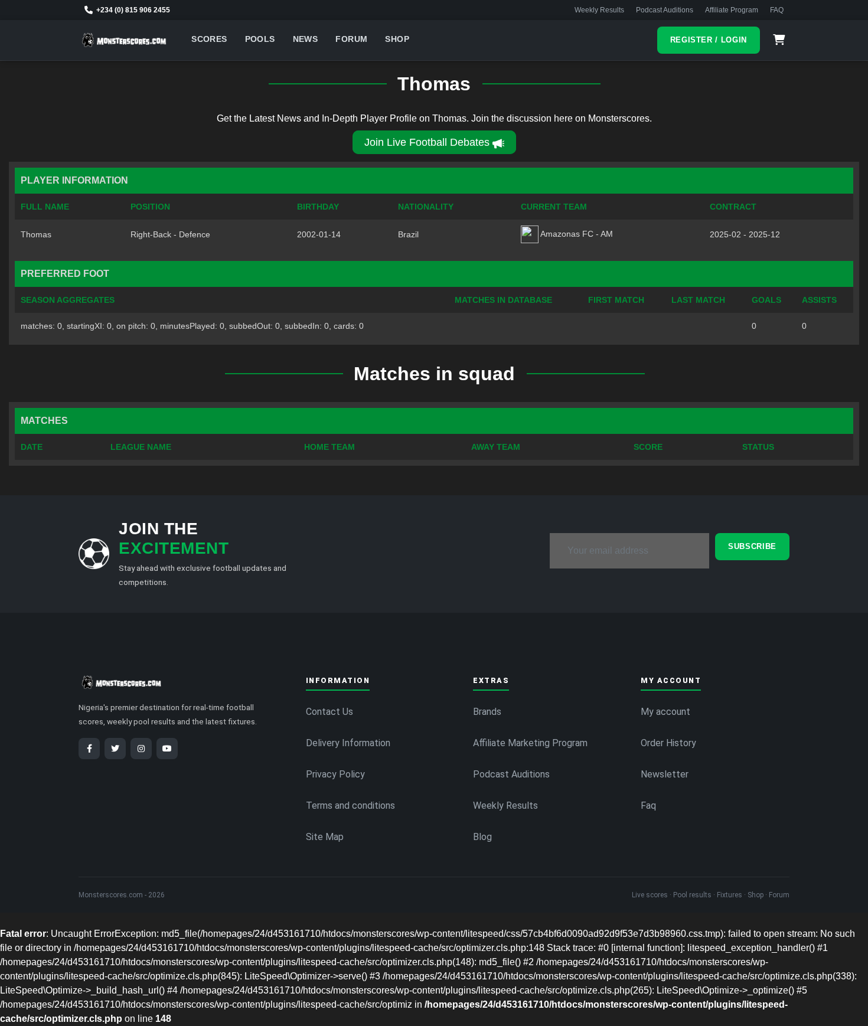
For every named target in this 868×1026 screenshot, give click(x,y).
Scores (209, 39)
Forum (351, 39)
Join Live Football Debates (427, 142)
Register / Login (708, 39)
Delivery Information (348, 743)
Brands (487, 711)
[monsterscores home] (124, 40)
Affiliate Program (731, 10)
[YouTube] (167, 748)
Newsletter (664, 774)
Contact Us (329, 711)
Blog (482, 836)
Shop (397, 39)
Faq (648, 805)
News (305, 39)
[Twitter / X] (115, 748)
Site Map (325, 836)
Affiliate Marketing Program (530, 743)
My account (665, 711)
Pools (260, 39)
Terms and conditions (350, 805)
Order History (668, 743)
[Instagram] (141, 748)
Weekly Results (599, 10)
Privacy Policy (335, 774)
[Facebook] (89, 748)
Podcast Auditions (664, 10)
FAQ (777, 10)
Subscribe (752, 546)
